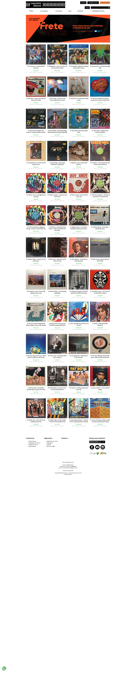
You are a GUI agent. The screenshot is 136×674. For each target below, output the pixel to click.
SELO (70, 11)
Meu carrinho (105, 3)
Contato (83, 3)
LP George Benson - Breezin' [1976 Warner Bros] (35, 163)
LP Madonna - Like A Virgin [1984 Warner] (78, 163)
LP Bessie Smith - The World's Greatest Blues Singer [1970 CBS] (36, 388)
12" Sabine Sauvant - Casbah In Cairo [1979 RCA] (57, 195)
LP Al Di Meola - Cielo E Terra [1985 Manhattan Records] (36, 292)
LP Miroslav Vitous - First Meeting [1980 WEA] (57, 292)
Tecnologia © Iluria (68, 474)
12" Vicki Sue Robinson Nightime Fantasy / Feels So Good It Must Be (36, 228)
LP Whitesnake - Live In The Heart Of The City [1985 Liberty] (57, 67)
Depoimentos (32, 446)
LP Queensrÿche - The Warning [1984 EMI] (100, 67)
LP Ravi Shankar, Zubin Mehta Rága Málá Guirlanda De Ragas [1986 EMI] (57, 131)
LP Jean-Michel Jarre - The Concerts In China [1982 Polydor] (100, 292)
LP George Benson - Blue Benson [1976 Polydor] (79, 356)
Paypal (49, 444)
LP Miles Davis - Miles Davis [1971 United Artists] (57, 260)
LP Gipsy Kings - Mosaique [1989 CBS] (78, 131)
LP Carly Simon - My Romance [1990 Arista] (78, 99)
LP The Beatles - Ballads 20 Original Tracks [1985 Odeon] (78, 67)
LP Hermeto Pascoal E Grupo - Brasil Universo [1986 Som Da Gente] (36, 356)
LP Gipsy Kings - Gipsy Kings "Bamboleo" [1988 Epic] (57, 163)
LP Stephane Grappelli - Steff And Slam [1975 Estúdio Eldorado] (79, 292)
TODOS (31, 11)
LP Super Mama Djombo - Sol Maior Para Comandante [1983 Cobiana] (78, 420)
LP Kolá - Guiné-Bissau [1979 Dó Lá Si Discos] (79, 324)
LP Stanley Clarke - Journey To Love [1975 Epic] (36, 260)
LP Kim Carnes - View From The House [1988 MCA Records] (57, 99)
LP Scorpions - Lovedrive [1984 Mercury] (35, 67)
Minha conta (93, 3)
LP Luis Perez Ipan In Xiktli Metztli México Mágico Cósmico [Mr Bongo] (36, 324)
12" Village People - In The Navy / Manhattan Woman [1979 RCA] (79, 228)
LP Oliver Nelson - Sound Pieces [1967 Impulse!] (78, 260)
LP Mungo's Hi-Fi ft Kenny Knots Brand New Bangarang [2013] (57, 324)
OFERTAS (80, 11)
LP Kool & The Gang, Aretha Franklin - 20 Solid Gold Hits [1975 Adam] (100, 420)
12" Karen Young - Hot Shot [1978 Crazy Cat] (79, 195)
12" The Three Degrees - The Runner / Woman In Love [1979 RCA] (100, 195)
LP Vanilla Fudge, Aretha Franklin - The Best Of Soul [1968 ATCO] (57, 420)
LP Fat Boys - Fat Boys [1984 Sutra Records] (78, 388)
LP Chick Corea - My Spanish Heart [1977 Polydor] (57, 356)
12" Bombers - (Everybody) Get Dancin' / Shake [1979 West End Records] (57, 228)
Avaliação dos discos (34, 443)
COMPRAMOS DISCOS (98, 11)
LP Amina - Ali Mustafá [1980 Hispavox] (100, 324)
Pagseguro (50, 443)
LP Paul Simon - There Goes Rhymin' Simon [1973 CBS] (36, 99)
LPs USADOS (44, 11)
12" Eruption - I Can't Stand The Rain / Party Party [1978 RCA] (100, 163)
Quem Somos (32, 441)
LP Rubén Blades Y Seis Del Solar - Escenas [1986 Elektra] (57, 388)
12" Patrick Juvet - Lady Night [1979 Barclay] (36, 195)
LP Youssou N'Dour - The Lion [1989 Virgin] (100, 388)
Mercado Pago (51, 446)
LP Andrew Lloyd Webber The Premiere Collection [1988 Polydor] (36, 131)
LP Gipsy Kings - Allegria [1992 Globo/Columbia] (100, 131)
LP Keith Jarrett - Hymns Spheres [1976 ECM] (100, 260)
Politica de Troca (33, 444)
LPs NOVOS (58, 11)
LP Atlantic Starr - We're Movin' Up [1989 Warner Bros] (36, 420)
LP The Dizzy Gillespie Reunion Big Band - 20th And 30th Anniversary (100, 356)
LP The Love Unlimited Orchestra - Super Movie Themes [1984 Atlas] (100, 99)
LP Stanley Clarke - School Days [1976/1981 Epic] (100, 228)
